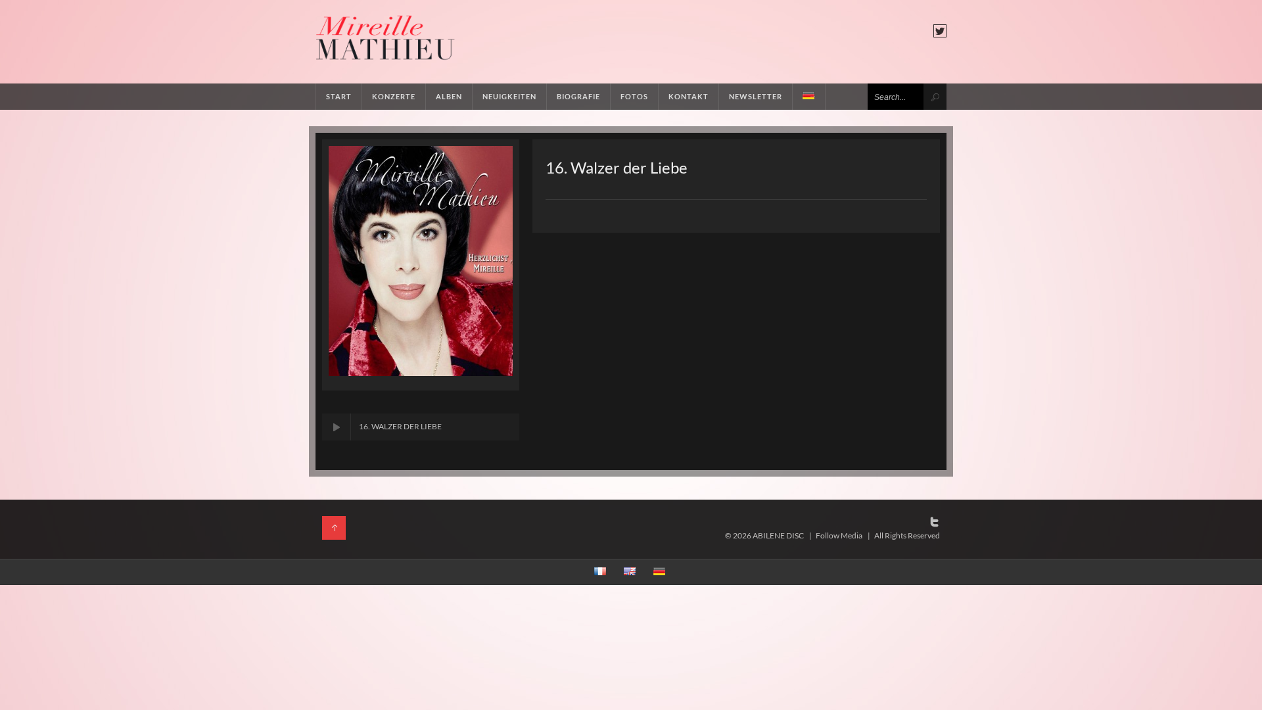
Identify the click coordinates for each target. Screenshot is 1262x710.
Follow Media (839, 535)
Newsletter (755, 96)
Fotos (634, 96)
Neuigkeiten (509, 96)
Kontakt (688, 96)
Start (339, 96)
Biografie (578, 96)
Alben (449, 96)
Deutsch (809, 96)
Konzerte (393, 96)
